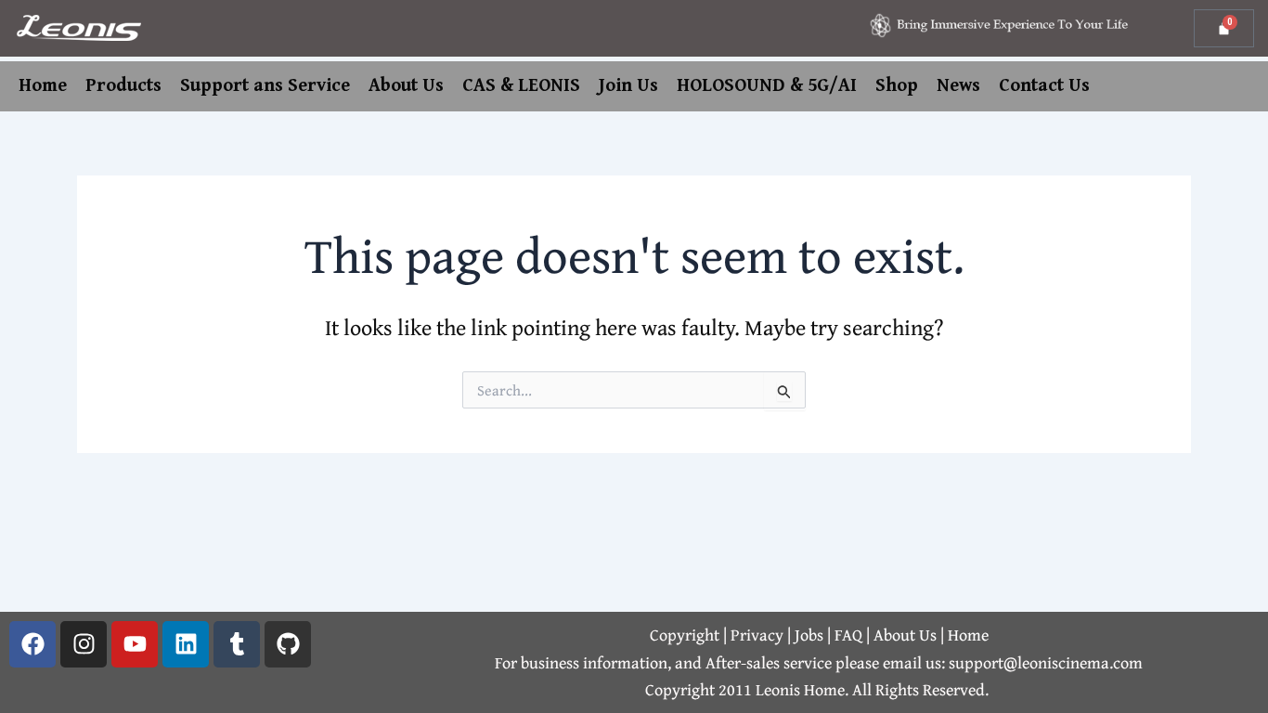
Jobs (811, 634)
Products (123, 86)
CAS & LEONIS (521, 86)
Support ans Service (265, 86)
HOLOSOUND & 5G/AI (767, 86)
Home (43, 86)
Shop (896, 86)
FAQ (850, 634)
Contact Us (1044, 86)
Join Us (628, 86)
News (958, 86)
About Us (406, 86)
